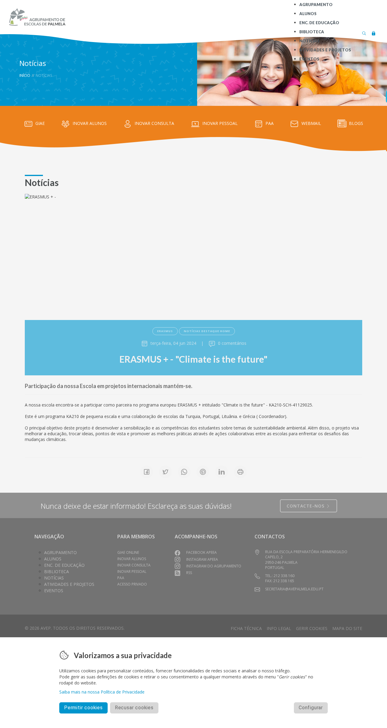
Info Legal (279, 628)
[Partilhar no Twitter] (165, 471)
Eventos (53, 590)
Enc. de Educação (64, 565)
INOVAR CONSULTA (154, 123)
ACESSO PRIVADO (132, 584)
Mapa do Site (347, 628)
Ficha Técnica (246, 628)
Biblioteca (56, 571)
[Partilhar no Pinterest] (203, 471)
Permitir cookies (83, 707)
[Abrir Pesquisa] (364, 33)
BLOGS (356, 123)
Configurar (311, 707)
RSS (189, 572)
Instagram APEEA (202, 559)
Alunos (52, 559)
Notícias (54, 578)
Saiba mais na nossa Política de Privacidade (102, 692)
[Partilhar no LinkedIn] (221, 471)
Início (24, 75)
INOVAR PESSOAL (220, 123)
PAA (269, 123)
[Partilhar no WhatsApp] (184, 471)
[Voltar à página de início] (37, 17)
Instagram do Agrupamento (213, 566)
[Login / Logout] (373, 33)
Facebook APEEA (201, 552)
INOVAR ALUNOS (90, 123)
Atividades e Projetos (69, 584)
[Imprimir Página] (240, 471)
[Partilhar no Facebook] (146, 471)
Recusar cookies (134, 707)
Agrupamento (60, 552)
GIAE (40, 123)
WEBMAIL (311, 123)
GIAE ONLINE (128, 552)
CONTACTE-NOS (306, 506)
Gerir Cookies (311, 628)
